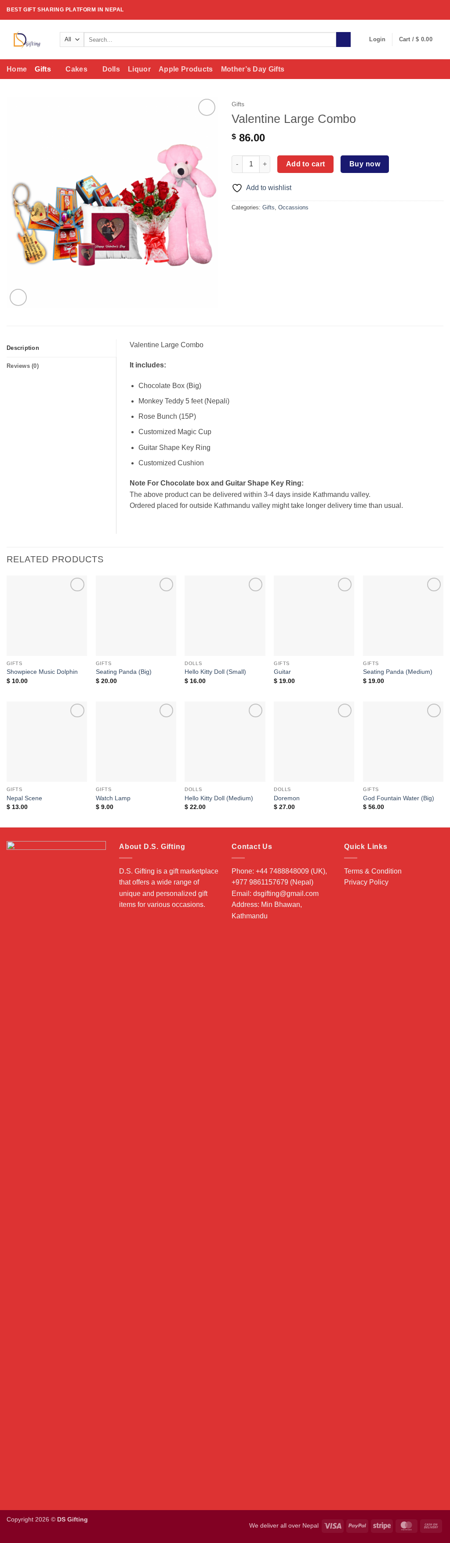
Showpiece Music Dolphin (42, 671)
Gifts (43, 69)
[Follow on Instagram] (422, 10)
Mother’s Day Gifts (253, 69)
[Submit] (343, 39)
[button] (377, 39)
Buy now (364, 164)
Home (17, 69)
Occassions (293, 207)
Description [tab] (23, 348)
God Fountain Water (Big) (398, 798)
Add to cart (305, 164)
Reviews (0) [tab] (23, 366)
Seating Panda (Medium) (397, 671)
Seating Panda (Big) (124, 671)
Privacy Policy (366, 882)
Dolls (111, 69)
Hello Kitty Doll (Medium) (219, 798)
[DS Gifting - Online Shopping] (27, 39)
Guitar (282, 671)
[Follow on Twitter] (430, 10)
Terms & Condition (373, 871)
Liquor (139, 69)
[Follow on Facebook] (414, 10)
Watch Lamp (113, 798)
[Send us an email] (439, 10)
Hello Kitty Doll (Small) (215, 671)
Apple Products (186, 69)
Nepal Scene (24, 798)
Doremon (287, 798)
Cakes (76, 69)
